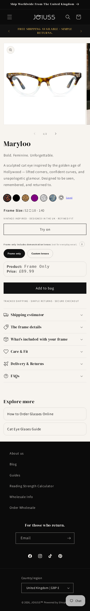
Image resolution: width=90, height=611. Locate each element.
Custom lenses (40, 253)
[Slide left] (34, 133)
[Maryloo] (16, 198)
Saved (69, 197)
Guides (15, 475)
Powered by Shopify (56, 602)
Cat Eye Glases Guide (24, 429)
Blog (13, 464)
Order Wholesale (23, 507)
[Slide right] (55, 133)
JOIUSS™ (37, 602)
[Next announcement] (81, 31)
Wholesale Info (21, 497)
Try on (45, 229)
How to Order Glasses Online (30, 414)
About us (17, 453)
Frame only (14, 253)
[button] (9, 17)
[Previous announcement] (9, 31)
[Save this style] (61, 197)
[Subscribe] (69, 538)
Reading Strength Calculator (32, 486)
